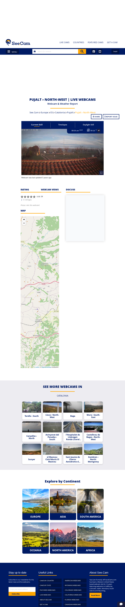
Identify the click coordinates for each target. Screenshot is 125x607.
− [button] (24, 223)
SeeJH (115, 51)
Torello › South (32, 416)
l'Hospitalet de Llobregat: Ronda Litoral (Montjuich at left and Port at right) (72, 437)
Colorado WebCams (73, 590)
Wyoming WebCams (73, 585)
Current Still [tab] (37, 124)
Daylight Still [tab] (88, 124)
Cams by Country (47, 580)
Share (97, 116)
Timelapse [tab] (62, 124)
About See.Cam (46, 600)
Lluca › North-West (52, 416)
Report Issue (111, 116)
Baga (72, 416)
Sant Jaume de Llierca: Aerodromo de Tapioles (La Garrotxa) (73, 459)
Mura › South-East (93, 416)
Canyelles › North (31, 437)
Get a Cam (44, 604)
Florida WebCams (72, 600)
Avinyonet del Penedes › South (52, 437)
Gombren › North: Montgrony (93, 459)
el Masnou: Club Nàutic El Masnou (52, 459)
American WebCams (73, 580)
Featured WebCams (47, 590)
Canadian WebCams (73, 604)
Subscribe (16, 594)
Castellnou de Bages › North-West (93, 437)
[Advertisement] (62, 18)
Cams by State (45, 585)
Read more (95, 595)
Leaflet (37, 367)
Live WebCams (45, 595)
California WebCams (73, 595)
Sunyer (31, 459)
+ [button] (24, 219)
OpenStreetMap (46, 367)
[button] (98, 131)
